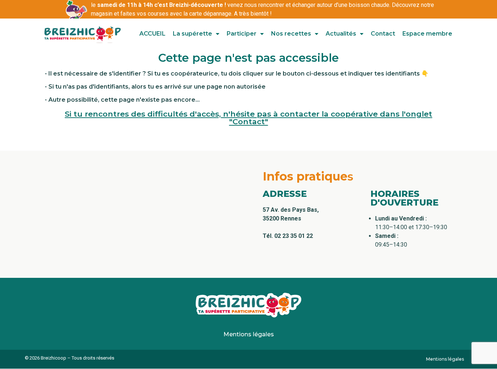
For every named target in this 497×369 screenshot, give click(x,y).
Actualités (341, 33)
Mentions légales (248, 334)
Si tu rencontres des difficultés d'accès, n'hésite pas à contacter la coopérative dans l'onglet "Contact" (248, 117)
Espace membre (427, 33)
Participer (242, 33)
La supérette (192, 33)
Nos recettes (291, 33)
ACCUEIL (152, 33)
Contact (383, 33)
